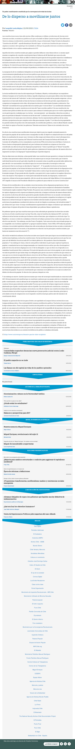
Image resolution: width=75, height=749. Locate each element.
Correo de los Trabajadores (37, 666)
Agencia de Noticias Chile (37, 681)
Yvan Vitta (6, 464)
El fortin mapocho (37, 604)
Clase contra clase (37, 584)
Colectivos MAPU (37, 538)
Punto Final (37, 724)
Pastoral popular (37, 600)
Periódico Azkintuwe (37, 530)
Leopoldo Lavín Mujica (13, 28)
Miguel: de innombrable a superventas (19, 444)
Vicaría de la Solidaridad (37, 693)
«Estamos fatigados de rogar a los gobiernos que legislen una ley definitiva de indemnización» (34, 498)
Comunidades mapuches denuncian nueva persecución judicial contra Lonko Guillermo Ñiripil (34, 352)
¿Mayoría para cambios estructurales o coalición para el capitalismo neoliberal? (34, 460)
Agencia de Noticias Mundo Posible (37, 697)
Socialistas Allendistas (37, 553)
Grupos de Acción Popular (37, 642)
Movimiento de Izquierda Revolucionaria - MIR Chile (37, 592)
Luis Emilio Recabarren (37, 580)
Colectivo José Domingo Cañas (37, 561)
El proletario (37, 615)
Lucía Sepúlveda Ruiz (9, 446)
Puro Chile (37, 728)
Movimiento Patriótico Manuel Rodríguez (37, 654)
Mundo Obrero (37, 546)
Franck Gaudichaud (9, 486)
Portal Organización (37, 588)
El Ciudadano (37, 534)
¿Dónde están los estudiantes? (15, 403)
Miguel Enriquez (37, 670)
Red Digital (37, 526)
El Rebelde (37, 650)
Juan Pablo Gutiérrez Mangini (11, 509)
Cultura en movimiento (38, 557)
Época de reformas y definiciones (17, 471)
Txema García (7, 363)
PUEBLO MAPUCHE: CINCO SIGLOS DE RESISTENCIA (37, 341)
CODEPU (37, 673)
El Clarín (37, 569)
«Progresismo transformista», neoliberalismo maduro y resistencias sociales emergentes (34, 482)
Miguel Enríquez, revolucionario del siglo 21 (21, 434)
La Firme (37, 704)
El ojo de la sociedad (37, 573)
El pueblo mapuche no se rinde (16, 360)
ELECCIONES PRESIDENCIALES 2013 (37, 450)
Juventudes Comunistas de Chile (37, 631)
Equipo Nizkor (37, 677)
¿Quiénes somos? (51, 744)
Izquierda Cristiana (37, 635)
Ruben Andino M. (8, 396)
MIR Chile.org (37, 646)
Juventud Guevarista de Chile (11, 415)
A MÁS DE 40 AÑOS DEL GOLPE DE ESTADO (37, 489)
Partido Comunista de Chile (37, 611)
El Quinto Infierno (37, 619)
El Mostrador (38, 712)
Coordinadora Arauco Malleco (11, 370)
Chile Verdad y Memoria (37, 549)
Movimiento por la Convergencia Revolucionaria (37, 627)
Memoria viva (37, 689)
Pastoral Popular (37, 639)
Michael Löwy (7, 437)
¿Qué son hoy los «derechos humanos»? (19, 506)
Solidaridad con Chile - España (37, 735)
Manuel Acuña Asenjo (9, 474)
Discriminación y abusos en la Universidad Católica (24, 394)
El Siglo (37, 732)
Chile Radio (37, 701)
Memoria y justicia (37, 685)
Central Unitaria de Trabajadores (37, 662)
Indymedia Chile (37, 708)
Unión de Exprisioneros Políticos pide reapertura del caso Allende (29, 514)
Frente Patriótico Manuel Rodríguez (37, 658)
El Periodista (37, 720)
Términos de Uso (44, 741)
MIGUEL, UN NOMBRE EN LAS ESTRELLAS (37, 419)
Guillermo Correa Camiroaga (11, 406)
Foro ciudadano (37, 623)
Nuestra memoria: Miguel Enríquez (17, 427)
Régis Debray (7, 429)
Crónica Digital (37, 577)
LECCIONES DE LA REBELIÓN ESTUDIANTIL (37, 386)
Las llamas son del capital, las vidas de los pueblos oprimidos (27, 368)
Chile (36, 28)
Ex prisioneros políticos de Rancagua (13, 502)
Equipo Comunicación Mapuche (12, 355)
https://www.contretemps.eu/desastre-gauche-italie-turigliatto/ (25, 334)
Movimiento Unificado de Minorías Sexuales (37, 596)
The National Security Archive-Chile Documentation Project (37, 716)
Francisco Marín (8, 517)
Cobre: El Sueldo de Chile (38, 565)
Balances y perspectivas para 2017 (17, 413)
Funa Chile (37, 608)
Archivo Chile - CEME (37, 542)
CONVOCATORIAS (37, 374)
